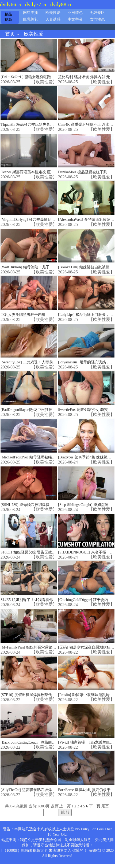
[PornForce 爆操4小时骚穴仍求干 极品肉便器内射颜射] (86, 768)
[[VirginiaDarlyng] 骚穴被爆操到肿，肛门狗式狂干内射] (29, 198)
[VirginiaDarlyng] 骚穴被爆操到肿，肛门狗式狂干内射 (45, 220)
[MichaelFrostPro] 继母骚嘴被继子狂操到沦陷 (37, 457)
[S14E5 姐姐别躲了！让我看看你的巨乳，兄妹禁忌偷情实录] (29, 578)
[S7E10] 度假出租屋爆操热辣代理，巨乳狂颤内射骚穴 (45, 695)
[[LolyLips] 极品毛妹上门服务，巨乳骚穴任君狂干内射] (86, 293)
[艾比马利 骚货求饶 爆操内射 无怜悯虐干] (86, 56)
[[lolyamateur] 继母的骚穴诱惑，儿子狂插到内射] (86, 341)
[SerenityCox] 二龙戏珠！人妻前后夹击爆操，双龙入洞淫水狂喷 (53, 362)
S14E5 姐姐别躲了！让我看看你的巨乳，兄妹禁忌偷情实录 (49, 600)
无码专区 (97, 13)
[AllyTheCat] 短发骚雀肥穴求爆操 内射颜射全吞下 (42, 790)
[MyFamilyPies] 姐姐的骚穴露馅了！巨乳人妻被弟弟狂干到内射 (53, 647)
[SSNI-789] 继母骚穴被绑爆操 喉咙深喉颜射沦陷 (40, 505)
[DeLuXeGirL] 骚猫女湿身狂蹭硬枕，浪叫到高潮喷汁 (44, 77)
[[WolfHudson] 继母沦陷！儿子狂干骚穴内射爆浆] (29, 246)
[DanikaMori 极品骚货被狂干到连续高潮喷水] (86, 151)
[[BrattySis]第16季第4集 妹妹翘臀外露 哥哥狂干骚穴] (86, 436)
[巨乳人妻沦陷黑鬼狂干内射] (29, 293)
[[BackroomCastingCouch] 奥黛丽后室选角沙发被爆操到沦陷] (29, 721)
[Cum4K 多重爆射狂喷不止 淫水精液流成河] (86, 103)
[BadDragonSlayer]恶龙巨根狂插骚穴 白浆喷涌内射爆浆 (46, 410)
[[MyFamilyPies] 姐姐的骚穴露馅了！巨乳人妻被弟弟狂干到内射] (29, 626)
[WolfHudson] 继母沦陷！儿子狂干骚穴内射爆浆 (40, 267)
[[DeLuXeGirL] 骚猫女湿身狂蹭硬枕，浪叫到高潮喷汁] (29, 56)
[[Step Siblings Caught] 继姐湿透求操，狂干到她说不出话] (86, 483)
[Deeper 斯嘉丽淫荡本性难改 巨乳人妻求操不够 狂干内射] (29, 151)
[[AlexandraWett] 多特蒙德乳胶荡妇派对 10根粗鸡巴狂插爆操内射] (86, 198)
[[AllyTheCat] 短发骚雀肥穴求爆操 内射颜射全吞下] (29, 768)
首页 (10, 34)
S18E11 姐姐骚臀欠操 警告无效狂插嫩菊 (34, 552)
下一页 (94, 806)
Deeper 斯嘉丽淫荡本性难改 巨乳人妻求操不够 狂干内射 (47, 172)
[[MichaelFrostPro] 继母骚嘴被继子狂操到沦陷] (29, 436)
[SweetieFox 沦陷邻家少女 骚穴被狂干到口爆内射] (86, 388)
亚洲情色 (75, 13)
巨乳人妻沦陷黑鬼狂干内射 (23, 315)
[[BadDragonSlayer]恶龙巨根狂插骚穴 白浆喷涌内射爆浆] (29, 388)
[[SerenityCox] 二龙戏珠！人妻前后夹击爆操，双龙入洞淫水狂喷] (29, 341)
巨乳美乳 (30, 19)
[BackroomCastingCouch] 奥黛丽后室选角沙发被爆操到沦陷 (49, 742)
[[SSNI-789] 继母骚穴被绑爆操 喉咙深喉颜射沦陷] (29, 483)
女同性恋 (97, 19)
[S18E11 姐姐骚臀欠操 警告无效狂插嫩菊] (29, 531)
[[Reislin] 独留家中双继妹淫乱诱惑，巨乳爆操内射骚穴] (86, 673)
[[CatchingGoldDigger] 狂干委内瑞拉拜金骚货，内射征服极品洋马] (86, 578)
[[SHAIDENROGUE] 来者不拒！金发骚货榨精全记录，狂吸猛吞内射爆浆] (86, 531)
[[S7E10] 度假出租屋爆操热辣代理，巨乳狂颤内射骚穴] (29, 673)
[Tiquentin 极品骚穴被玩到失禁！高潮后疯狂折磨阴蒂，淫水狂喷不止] (29, 103)
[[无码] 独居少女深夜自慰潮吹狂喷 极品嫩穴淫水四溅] (86, 626)
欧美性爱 (52, 13)
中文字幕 (75, 19)
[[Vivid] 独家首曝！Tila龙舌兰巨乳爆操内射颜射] (86, 721)
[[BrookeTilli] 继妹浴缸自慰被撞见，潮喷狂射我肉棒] (86, 246)
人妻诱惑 (52, 19)
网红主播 (30, 13)
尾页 (105, 806)
